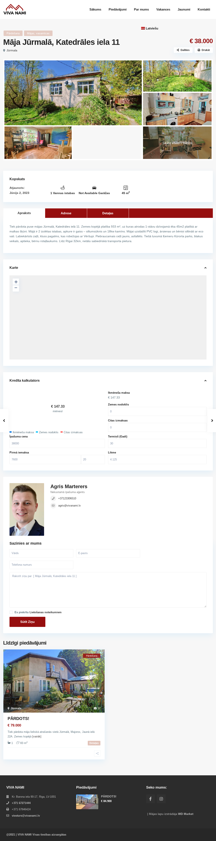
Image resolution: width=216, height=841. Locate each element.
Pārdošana (13, 33)
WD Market (185, 814)
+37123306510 (67, 498)
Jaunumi (184, 9)
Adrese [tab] (66, 213)
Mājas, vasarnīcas (38, 33)
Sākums (95, 9)
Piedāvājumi (118, 9)
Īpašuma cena (18, 436)
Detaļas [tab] (107, 213)
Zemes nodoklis (118, 404)
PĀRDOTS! (18, 718)
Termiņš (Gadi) (117, 436)
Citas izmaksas (118, 420)
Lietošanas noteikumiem (46, 612)
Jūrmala (12, 50)
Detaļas (94, 743)
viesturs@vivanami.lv (26, 815)
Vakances (163, 9)
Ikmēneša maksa (119, 392)
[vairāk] (36, 736)
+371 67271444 (21, 803)
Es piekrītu (38, 612)
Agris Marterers (68, 486)
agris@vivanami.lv (69, 505)
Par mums (141, 9)
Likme (112, 452)
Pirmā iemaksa (19, 452)
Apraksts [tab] (24, 213)
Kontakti (204, 9)
